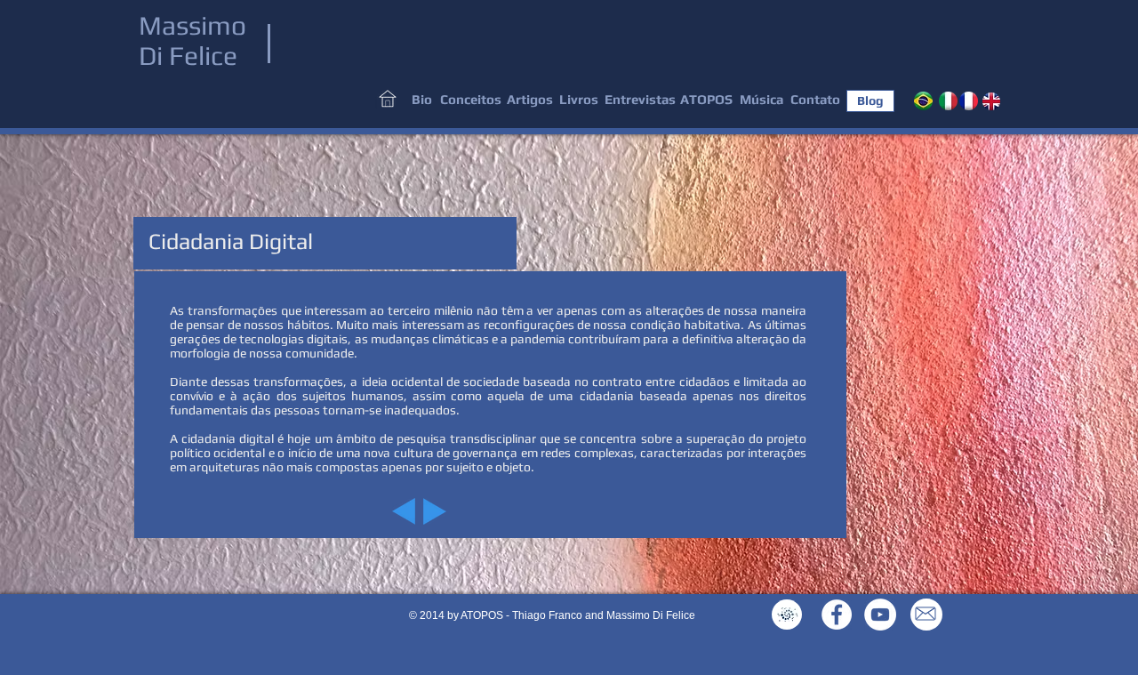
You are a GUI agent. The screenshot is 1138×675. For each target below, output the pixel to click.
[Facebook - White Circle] (836, 614)
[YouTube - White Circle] (880, 615)
